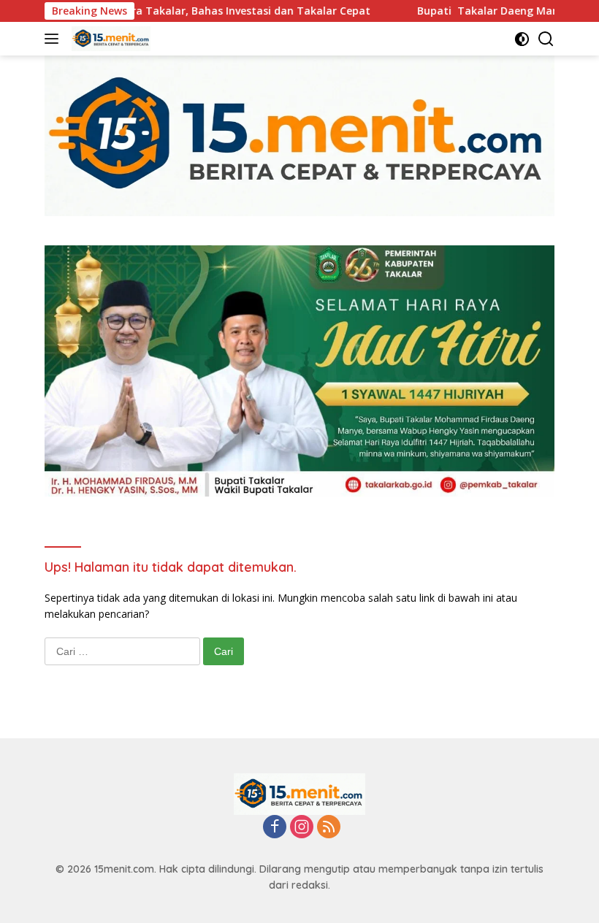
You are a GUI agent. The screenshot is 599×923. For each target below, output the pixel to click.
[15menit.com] (109, 38)
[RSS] (328, 827)
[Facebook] (274, 827)
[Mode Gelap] (522, 39)
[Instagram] (301, 827)
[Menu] (54, 38)
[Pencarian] (546, 39)
